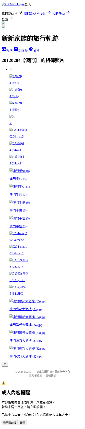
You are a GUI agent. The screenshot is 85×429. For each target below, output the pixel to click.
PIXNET (28, 371)
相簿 (9, 50)
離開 (22, 422)
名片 (36, 50)
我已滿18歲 (9, 422)
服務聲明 (51, 375)
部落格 (23, 50)
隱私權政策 (35, 375)
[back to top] (5, 364)
